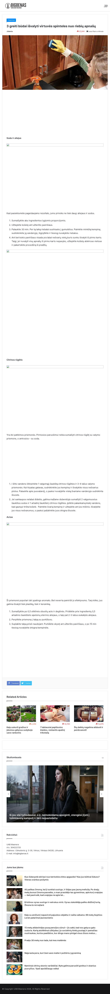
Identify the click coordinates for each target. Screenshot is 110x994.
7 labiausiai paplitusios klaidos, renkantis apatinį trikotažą (52, 730)
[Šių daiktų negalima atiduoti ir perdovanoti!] (88, 713)
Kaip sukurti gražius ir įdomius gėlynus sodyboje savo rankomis (20, 730)
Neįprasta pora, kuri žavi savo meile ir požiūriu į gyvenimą (52, 953)
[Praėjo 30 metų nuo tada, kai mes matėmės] (14, 944)
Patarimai (11, 20)
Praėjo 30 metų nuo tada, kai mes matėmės (45, 940)
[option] (55, 793)
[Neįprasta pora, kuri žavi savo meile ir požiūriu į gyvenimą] (14, 957)
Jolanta (10, 31)
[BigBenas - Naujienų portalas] (15, 5)
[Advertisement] (55, 115)
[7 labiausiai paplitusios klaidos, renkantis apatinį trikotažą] (55, 713)
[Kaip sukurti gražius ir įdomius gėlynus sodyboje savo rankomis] (21, 713)
